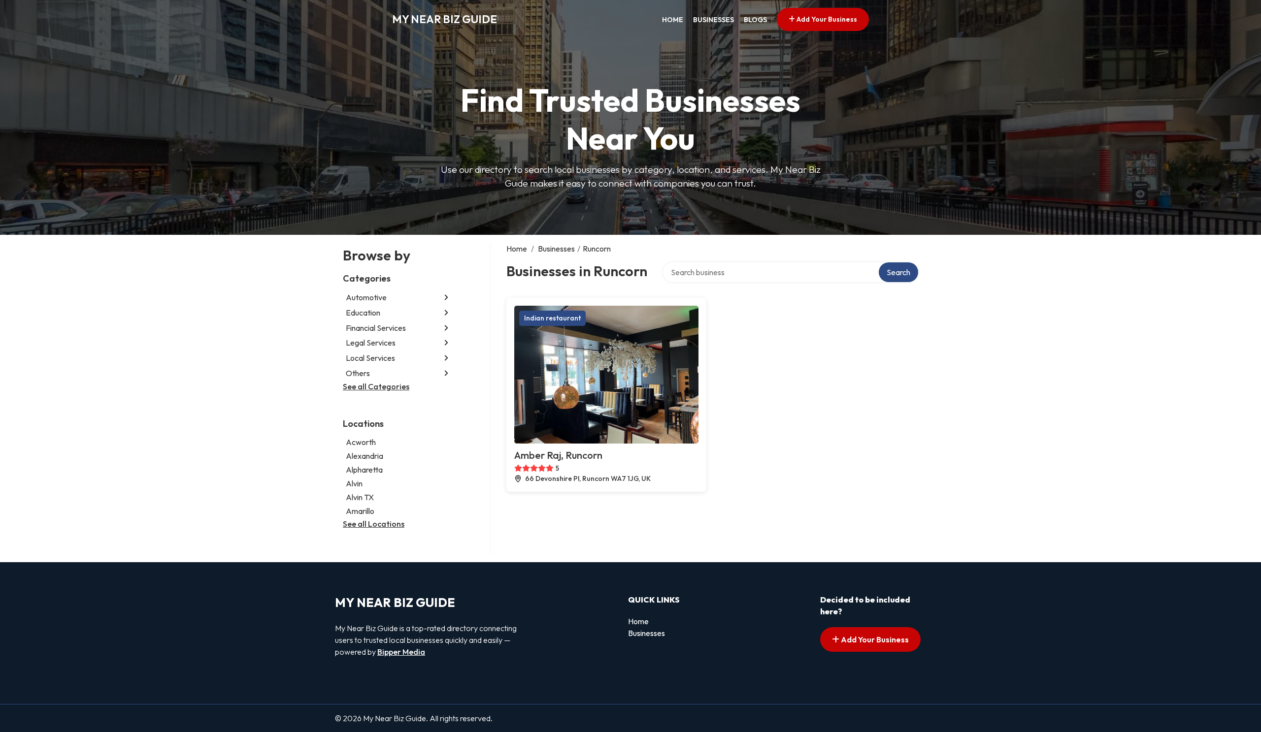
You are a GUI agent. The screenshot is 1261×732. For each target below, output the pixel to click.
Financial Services (376, 328)
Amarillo (360, 511)
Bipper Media (401, 652)
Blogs (755, 19)
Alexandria (364, 456)
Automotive (366, 297)
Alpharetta (364, 470)
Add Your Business (826, 19)
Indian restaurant (552, 318)
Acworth (361, 442)
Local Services (370, 358)
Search (898, 272)
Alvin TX (360, 497)
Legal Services (371, 343)
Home (672, 19)
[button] (446, 297)
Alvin (354, 483)
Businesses (713, 19)
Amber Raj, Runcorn (558, 455)
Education (363, 313)
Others (358, 373)
